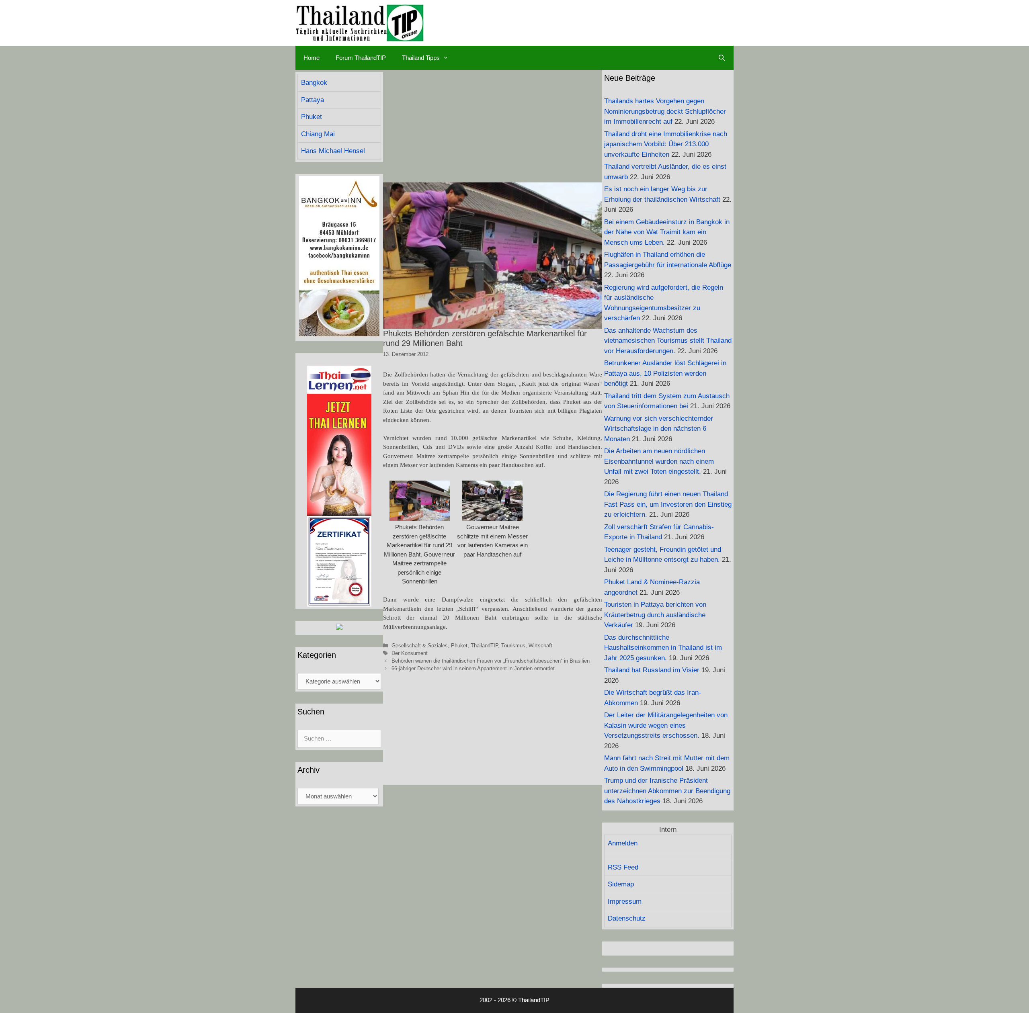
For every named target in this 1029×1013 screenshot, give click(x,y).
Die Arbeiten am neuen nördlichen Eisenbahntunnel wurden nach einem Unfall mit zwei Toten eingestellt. (659, 461)
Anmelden (622, 843)
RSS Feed (623, 867)
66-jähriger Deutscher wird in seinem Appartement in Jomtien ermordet (473, 668)
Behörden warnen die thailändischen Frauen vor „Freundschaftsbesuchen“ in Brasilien (491, 661)
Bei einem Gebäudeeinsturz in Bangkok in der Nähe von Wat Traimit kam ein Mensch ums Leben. (667, 232)
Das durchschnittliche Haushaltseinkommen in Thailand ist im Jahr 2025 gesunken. (663, 648)
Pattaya (312, 100)
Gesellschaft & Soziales (420, 646)
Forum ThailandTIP (361, 57)
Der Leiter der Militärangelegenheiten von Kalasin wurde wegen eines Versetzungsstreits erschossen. (666, 725)
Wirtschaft (540, 646)
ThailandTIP (484, 646)
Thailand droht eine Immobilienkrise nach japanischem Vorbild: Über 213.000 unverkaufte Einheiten (665, 144)
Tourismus (513, 646)
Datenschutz (627, 918)
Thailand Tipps (421, 57)
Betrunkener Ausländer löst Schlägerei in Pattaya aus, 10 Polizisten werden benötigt (665, 373)
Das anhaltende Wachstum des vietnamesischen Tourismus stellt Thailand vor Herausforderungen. (668, 341)
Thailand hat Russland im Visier (651, 670)
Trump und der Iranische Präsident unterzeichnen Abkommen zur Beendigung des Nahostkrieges (667, 791)
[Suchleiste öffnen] (722, 58)
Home (311, 57)
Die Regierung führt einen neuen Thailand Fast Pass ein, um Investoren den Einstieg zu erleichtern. (668, 504)
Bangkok (314, 82)
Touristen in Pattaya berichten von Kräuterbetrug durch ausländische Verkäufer (655, 615)
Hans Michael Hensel (333, 151)
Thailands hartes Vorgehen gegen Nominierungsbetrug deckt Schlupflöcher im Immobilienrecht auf (665, 111)
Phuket (459, 646)
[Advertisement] (492, 126)
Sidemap (621, 884)
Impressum (625, 901)
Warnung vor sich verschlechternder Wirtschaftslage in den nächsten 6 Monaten (658, 429)
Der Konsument (410, 653)
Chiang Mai (318, 134)
